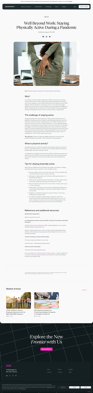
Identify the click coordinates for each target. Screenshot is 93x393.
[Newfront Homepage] (10, 6)
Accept (85, 387)
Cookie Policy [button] (49, 387)
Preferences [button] (23, 388)
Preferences (63, 387)
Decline (74, 387)
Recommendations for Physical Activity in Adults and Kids (40, 253)
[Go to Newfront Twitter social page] (10, 375)
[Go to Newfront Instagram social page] (16, 375)
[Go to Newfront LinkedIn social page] (7, 375)
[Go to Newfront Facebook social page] (13, 375)
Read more (70, 1)
